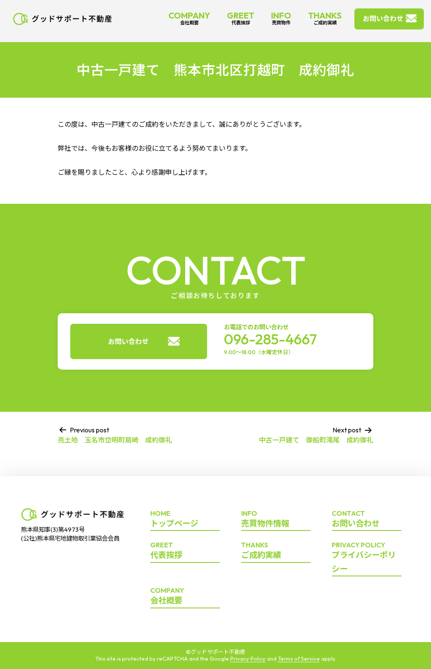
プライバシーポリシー (364, 557)
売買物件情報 (265, 519)
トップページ (174, 519)
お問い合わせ (383, 18)
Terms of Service (299, 658)
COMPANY (189, 18)
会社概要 (167, 596)
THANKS (325, 18)
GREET (240, 18)
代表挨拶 (166, 550)
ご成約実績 (261, 550)
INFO (281, 18)
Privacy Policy (248, 658)
